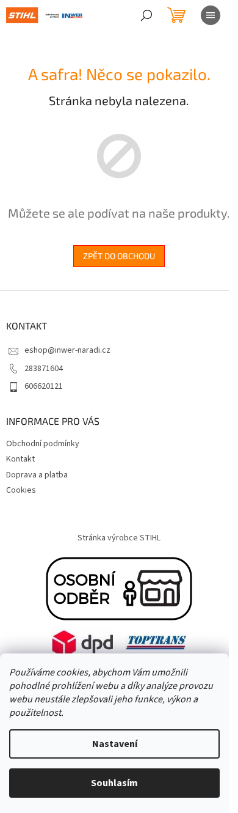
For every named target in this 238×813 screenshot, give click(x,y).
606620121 (43, 386)
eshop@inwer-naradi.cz (67, 350)
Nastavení (114, 744)
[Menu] (210, 15)
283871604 (43, 368)
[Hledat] (146, 15)
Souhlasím (114, 783)
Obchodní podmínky (42, 444)
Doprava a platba (37, 475)
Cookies (21, 490)
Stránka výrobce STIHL (119, 538)
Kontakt (20, 459)
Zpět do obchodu (119, 256)
